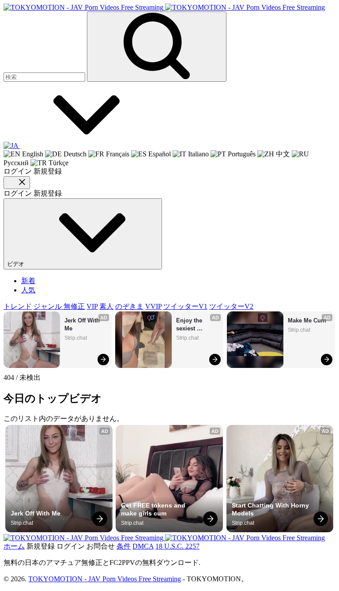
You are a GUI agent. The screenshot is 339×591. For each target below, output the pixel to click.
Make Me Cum (307, 320)
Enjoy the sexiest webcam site (193, 325)
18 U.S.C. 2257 (177, 546)
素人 (106, 306)
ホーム (14, 546)
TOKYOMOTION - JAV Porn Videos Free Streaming (104, 579)
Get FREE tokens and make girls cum (154, 509)
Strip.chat (75, 338)
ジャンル (49, 306)
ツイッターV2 (231, 306)
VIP (92, 306)
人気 (28, 290)
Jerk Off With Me (83, 324)
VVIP (153, 306)
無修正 (74, 306)
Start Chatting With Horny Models (271, 509)
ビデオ (16, 264)
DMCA (143, 546)
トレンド (18, 306)
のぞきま (129, 306)
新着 (28, 280)
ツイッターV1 (185, 306)
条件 (124, 546)
